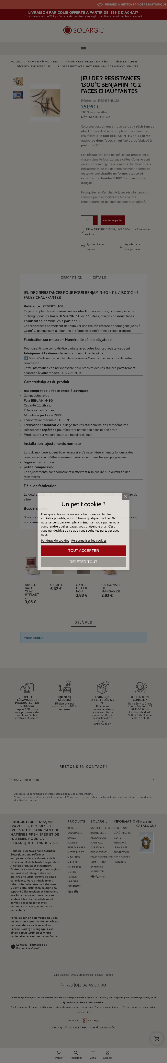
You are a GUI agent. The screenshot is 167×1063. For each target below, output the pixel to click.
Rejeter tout (83, 562)
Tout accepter (83, 550)
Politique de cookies (55, 540)
